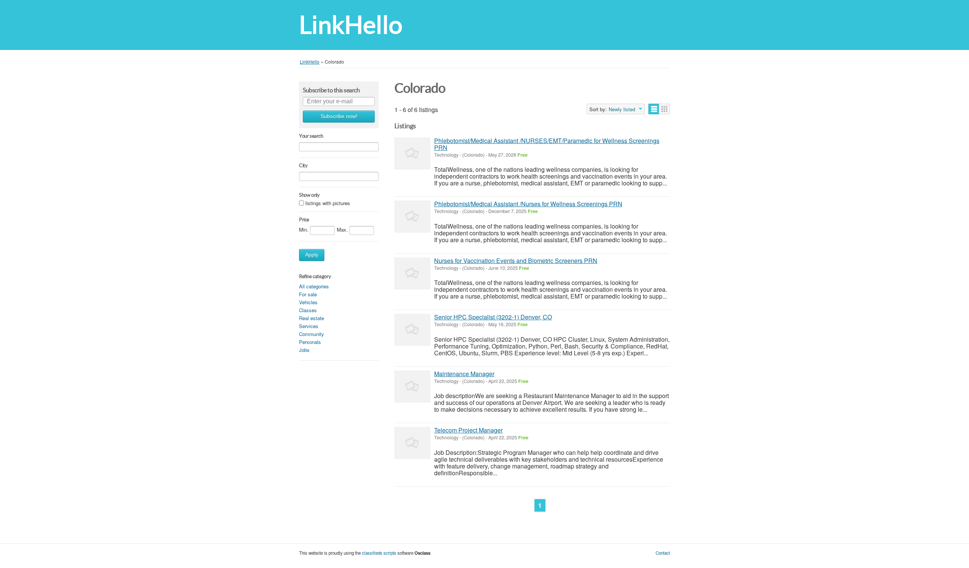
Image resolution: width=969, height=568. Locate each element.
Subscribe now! (339, 116)
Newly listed (622, 109)
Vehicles (308, 302)
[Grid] (664, 109)
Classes (308, 310)
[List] (653, 109)
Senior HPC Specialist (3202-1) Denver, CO (493, 317)
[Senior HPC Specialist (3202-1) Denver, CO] (412, 330)
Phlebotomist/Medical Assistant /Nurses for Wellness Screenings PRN (528, 203)
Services (308, 326)
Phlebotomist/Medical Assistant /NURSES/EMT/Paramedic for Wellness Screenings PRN (546, 144)
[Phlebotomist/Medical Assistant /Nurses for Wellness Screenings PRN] (412, 217)
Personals (310, 341)
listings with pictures (327, 203)
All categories (314, 286)
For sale (308, 294)
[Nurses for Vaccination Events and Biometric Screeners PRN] (412, 273)
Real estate (311, 318)
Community (311, 334)
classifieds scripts (379, 553)
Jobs (304, 349)
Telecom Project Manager (468, 430)
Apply (311, 255)
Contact (663, 553)
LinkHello (350, 25)
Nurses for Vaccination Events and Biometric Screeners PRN (515, 260)
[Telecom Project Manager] (412, 443)
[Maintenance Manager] (412, 386)
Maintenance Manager (464, 373)
